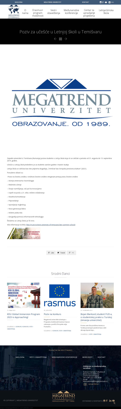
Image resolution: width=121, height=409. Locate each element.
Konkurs (19, 326)
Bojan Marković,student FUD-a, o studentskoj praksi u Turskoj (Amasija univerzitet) (96, 317)
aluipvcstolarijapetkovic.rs (9, 408)
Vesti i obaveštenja (65, 331)
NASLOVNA (19, 357)
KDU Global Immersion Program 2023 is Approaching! (23, 315)
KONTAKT (102, 357)
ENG (112, 2)
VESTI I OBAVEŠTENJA (38, 357)
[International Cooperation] (14, 11)
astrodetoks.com (26, 408)
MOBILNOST (87, 357)
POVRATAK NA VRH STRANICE (60, 350)
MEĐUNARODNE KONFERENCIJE (64, 357)
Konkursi (25, 326)
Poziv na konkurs (52, 314)
